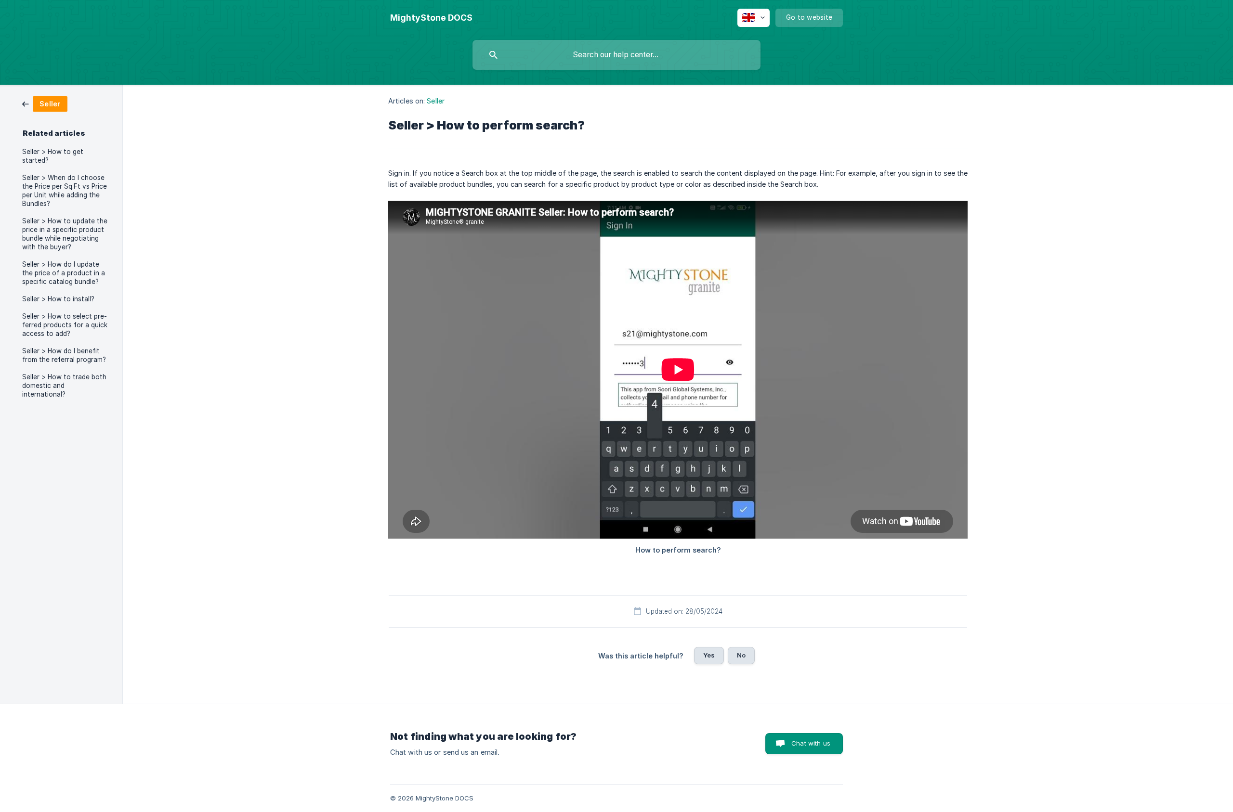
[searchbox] (616, 55)
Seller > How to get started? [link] (52, 156)
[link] (44, 103)
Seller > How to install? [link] (58, 299)
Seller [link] (436, 101)
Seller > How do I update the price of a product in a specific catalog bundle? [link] (63, 272)
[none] (431, 18)
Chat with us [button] (810, 743)
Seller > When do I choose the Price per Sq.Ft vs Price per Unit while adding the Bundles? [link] (64, 190)
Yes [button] (709, 655)
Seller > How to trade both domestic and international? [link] (64, 385)
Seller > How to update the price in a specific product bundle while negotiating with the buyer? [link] (64, 234)
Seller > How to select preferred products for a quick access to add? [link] (64, 324)
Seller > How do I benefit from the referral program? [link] (64, 355)
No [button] (741, 655)
